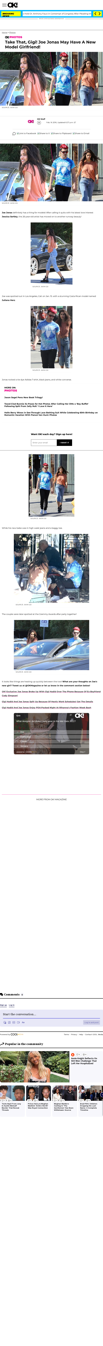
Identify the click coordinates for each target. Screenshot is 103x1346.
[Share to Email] (81, 133)
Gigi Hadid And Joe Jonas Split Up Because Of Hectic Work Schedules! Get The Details (47, 701)
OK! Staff (41, 119)
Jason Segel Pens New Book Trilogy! (23, 397)
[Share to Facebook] (26, 133)
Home (4, 32)
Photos (12, 32)
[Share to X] (43, 133)
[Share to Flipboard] (61, 133)
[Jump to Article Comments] (14, 133)
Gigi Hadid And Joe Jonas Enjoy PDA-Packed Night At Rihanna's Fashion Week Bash (46, 707)
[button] (5, 5)
